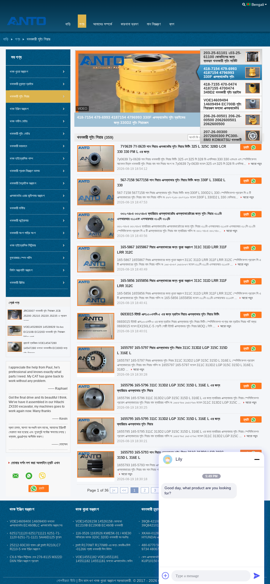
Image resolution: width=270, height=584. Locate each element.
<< (124, 490)
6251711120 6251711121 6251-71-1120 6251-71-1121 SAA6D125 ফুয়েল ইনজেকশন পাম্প (35, 537)
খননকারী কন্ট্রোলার (19, 220)
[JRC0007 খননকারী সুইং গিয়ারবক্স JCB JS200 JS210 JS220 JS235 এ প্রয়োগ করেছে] (15, 314)
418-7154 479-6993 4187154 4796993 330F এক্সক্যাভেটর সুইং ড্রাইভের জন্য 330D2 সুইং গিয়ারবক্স (221, 72)
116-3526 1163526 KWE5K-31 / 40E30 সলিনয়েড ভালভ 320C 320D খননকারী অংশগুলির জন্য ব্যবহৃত (103, 537)
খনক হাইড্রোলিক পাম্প (21, 158)
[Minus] (257, 459)
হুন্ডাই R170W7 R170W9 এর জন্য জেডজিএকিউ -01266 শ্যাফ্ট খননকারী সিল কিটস (103, 547)
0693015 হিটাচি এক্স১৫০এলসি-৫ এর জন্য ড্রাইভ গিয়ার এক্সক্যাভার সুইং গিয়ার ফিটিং (169, 314)
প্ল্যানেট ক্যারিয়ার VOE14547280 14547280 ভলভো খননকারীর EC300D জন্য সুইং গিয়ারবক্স (45, 348)
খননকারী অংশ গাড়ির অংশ (23, 233)
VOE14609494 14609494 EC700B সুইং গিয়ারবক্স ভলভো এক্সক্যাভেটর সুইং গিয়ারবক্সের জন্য (222, 104)
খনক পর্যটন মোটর (18, 121)
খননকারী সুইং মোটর (20, 134)
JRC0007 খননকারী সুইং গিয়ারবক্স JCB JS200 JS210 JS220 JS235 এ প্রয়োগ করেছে (45, 315)
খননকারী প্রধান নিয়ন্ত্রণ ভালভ (25, 171)
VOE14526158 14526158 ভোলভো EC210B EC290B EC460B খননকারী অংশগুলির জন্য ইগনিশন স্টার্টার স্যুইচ (99, 525)
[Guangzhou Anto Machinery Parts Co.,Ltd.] (31, 20)
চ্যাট (247, 147)
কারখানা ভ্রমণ (129, 24)
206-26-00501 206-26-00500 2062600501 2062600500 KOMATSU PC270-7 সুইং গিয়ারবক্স (223, 120)
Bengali (258, 4)
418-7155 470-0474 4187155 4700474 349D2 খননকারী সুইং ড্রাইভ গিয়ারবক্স (222, 88)
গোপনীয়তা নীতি (66, 580)
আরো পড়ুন (256, 164)
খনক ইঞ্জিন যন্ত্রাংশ (19, 109)
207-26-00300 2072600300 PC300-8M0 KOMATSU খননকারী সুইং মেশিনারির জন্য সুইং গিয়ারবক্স (223, 136)
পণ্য (81, 24)
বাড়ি (68, 24)
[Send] (257, 575)
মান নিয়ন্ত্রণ (154, 24)
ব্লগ (171, 24)
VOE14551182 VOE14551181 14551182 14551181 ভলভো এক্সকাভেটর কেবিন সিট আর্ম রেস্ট (104, 561)
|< (113, 490)
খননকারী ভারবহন (18, 146)
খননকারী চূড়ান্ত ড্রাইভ (21, 84)
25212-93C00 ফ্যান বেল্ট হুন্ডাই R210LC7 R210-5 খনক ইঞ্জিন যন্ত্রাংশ (35, 547)
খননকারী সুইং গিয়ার (19, 96)
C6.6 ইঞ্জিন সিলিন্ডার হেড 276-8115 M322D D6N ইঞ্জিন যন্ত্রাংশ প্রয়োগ (36, 559)
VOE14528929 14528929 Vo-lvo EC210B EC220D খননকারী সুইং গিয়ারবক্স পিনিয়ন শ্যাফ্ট (44, 331)
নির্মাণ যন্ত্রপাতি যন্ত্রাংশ (21, 270)
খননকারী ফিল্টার (17, 282)
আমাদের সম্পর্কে (102, 24)
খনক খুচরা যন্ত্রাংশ (19, 71)
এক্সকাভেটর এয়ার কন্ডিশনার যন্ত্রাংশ (27, 196)
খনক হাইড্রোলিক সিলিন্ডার (23, 245)
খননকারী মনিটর (17, 208)
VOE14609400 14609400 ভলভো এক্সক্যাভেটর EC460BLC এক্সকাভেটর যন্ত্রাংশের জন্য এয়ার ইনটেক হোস (36, 525)
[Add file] (165, 575)
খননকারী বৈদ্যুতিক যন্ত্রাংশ (23, 183)
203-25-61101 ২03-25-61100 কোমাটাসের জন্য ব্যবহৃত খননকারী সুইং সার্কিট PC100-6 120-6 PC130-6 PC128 (223, 57)
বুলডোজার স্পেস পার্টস (21, 258)
